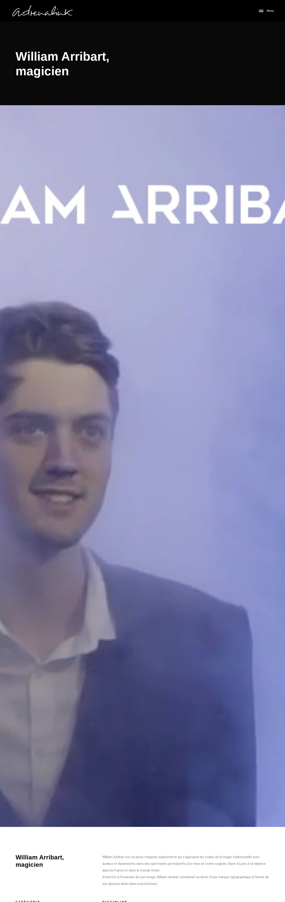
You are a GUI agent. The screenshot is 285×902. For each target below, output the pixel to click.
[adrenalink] (42, 10)
